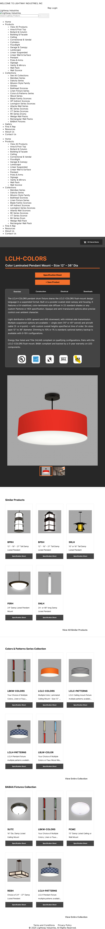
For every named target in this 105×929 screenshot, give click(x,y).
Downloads (88, 291)
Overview (17, 292)
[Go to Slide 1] (46, 471)
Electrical (64, 291)
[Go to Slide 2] (59, 471)
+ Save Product (52, 282)
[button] (52, 420)
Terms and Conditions (44, 925)
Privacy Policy (65, 925)
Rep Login (52, 8)
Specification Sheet (52, 275)
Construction (41, 291)
